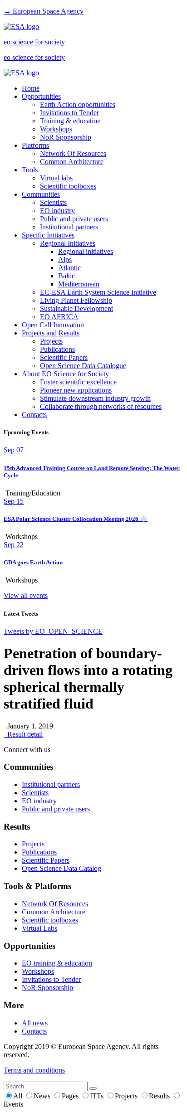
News (43, 1096)
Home (30, 88)
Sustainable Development (76, 308)
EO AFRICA (59, 316)
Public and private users (74, 219)
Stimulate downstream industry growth (95, 398)
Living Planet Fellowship (76, 300)
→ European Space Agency (44, 11)
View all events (26, 595)
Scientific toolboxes (68, 186)
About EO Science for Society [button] (65, 374)
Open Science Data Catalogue (83, 365)
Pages (71, 1096)
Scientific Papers (64, 357)
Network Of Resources (73, 153)
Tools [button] (30, 170)
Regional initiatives (85, 251)
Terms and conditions (34, 1070)
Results (160, 1096)
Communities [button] (41, 194)
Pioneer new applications (76, 390)
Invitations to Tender (69, 113)
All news (35, 1023)
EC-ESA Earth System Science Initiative (98, 292)
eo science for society (34, 42)
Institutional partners (69, 227)
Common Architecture (71, 161)
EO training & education (57, 963)
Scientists (53, 202)
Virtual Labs (39, 928)
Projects (51, 341)
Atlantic (69, 268)
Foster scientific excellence (78, 382)
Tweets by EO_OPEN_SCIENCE (53, 631)
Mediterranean (78, 284)
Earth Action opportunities (77, 104)
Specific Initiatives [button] (48, 235)
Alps (65, 259)
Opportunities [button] (41, 96)
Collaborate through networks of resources (101, 406)
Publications (57, 349)
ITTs (97, 1096)
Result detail (23, 734)
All (18, 1096)
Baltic (66, 276)
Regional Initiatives (67, 243)
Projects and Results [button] (50, 333)
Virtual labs (56, 178)
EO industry (57, 210)
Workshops (56, 129)
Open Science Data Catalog (61, 868)
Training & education (70, 121)
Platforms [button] (35, 145)
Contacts (34, 414)
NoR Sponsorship (65, 137)
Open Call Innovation (53, 325)
